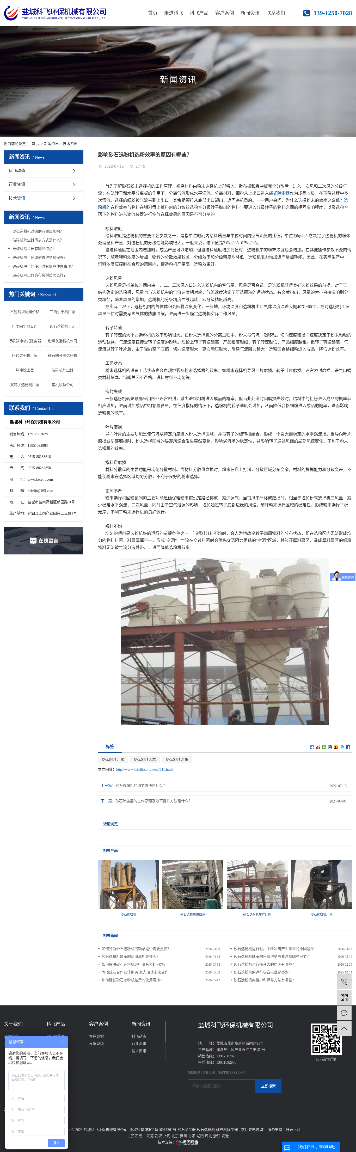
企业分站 (208, 1072)
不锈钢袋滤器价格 (24, 312)
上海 (167, 1136)
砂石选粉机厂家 (113, 759)
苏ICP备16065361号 (160, 1130)
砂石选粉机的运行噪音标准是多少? (262, 972)
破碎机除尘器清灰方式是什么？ (37, 240)
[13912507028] (344, 981)
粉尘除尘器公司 (25, 326)
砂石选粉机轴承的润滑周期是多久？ (131, 957)
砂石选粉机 (206, 1130)
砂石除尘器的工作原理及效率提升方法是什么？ (153, 801)
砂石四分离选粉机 (62, 356)
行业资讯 (17, 184)
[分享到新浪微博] (318, 747)
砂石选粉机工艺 (62, 326)
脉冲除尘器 (25, 370)
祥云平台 (293, 1130)
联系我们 (275, 13)
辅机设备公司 (62, 385)
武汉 (159, 1136)
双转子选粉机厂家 (24, 385)
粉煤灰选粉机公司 (62, 341)
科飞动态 (17, 170)
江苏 (150, 1136)
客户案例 (224, 13)
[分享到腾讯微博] (342, 747)
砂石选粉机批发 (145, 759)
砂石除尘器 (186, 1130)
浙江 (217, 1136)
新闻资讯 (250, 13)
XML (242, 1072)
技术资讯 (70, 144)
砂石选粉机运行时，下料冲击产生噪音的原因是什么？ (277, 949)
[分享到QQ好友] (330, 747)
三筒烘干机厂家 (62, 312)
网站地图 (223, 1072)
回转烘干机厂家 (25, 356)
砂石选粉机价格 (177, 759)
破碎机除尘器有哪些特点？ (33, 249)
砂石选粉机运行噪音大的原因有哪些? (264, 964)
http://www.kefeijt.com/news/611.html (144, 769)
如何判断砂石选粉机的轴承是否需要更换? (135, 949)
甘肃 (192, 1136)
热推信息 (194, 1072)
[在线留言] (344, 1013)
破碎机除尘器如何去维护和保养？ (39, 258)
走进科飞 (173, 13)
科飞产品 (199, 13)
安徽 (225, 1136)
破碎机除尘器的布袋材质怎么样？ (39, 275)
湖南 (201, 1136)
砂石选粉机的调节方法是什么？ (141, 786)
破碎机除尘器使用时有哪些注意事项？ (43, 266)
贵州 (184, 1136)
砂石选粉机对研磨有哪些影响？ (37, 231)
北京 (175, 1136)
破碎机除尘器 (62, 370)
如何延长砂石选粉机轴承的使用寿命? (132, 980)
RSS (234, 1072)
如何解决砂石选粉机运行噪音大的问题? (133, 964)
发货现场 (96, 1044)
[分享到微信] (324, 747)
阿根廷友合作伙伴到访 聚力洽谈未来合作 (135, 972)
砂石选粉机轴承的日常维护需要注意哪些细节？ (272, 957)
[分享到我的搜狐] (336, 747)
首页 (152, 13)
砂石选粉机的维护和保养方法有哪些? (264, 980)
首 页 (36, 144)
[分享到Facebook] (348, 747)
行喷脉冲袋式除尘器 (24, 341)
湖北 (209, 1136)
